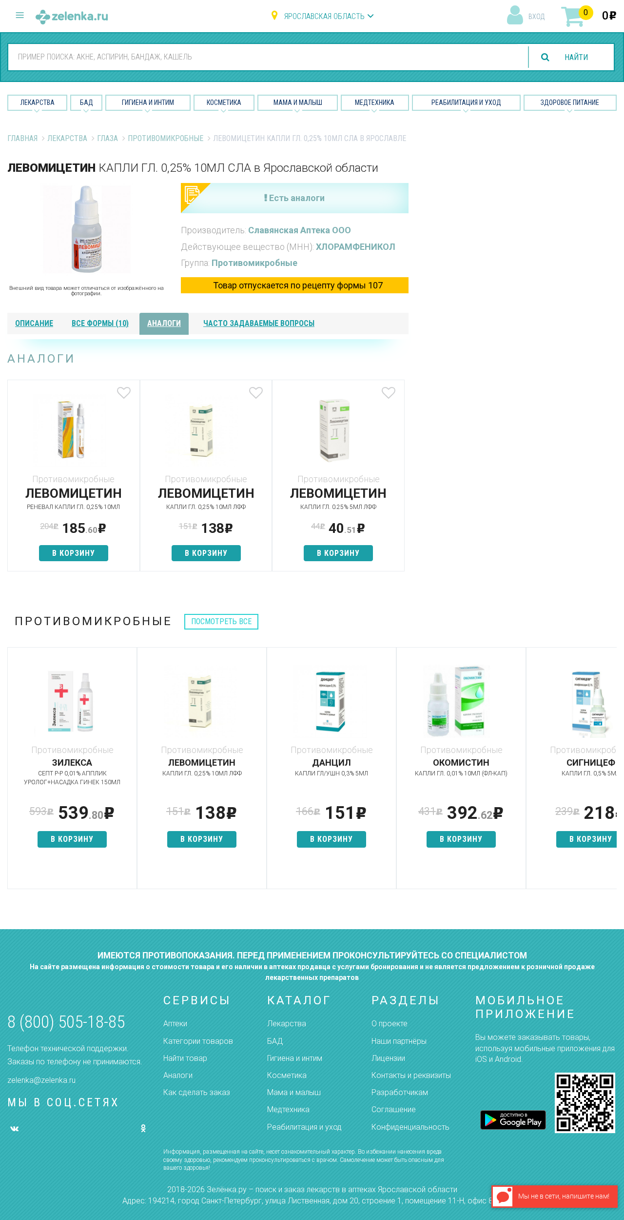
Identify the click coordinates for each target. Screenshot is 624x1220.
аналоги (164, 323)
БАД (86, 102)
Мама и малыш (297, 102)
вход (536, 16)
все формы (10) (100, 323)
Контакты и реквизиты (411, 1075)
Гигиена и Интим (148, 102)
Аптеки (175, 1023)
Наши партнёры (399, 1041)
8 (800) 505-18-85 (66, 1022)
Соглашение (393, 1109)
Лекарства (37, 102)
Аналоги (178, 1075)
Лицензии (388, 1058)
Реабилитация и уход (466, 102)
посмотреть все (221, 621)
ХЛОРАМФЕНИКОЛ (355, 247)
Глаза (107, 138)
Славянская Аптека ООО (299, 230)
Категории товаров (198, 1041)
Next (609, 773)
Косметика (224, 102)
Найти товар (185, 1058)
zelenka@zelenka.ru (41, 1080)
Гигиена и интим (294, 1058)
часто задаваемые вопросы (258, 323)
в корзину (73, 553)
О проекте (389, 1023)
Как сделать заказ (196, 1092)
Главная (22, 138)
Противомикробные (165, 138)
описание (34, 323)
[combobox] (263, 56)
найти (576, 57)
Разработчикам (399, 1092)
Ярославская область (324, 16)
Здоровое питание (570, 102)
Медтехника (374, 102)
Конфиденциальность (410, 1127)
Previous (14, 773)
